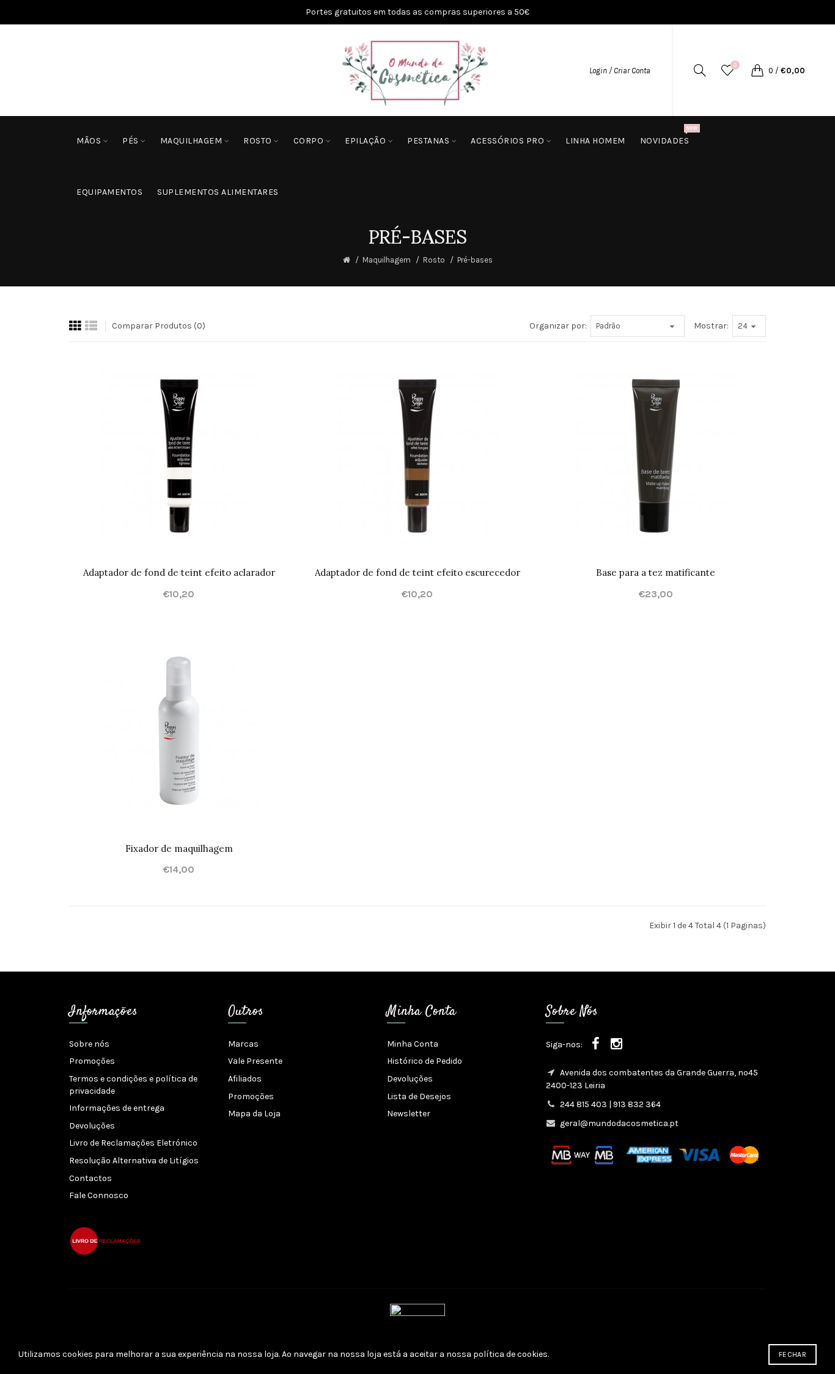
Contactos (90, 1178)
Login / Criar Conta (619, 70)
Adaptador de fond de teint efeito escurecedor (417, 572)
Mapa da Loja (254, 1113)
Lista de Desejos (419, 1096)
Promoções (92, 1061)
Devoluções (92, 1126)
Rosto (434, 259)
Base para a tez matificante (655, 572)
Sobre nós (89, 1044)
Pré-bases (475, 259)
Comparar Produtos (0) (158, 326)
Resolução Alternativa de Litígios (134, 1160)
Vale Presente (255, 1061)
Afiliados (245, 1079)
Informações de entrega (116, 1108)
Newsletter (408, 1113)
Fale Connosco (98, 1195)
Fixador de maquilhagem (179, 848)
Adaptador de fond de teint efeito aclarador (179, 572)
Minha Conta (412, 1044)
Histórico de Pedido (424, 1061)
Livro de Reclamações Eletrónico (133, 1143)
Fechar (792, 1354)
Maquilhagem (386, 259)
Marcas (243, 1044)
